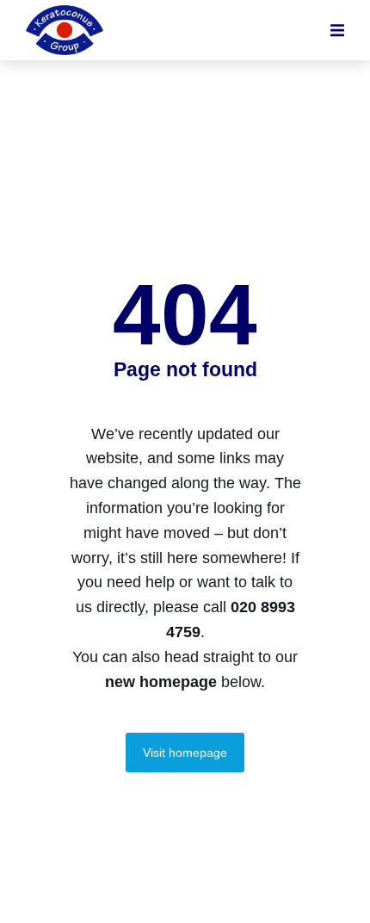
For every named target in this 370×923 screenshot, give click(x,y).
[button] (337, 30)
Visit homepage (185, 752)
